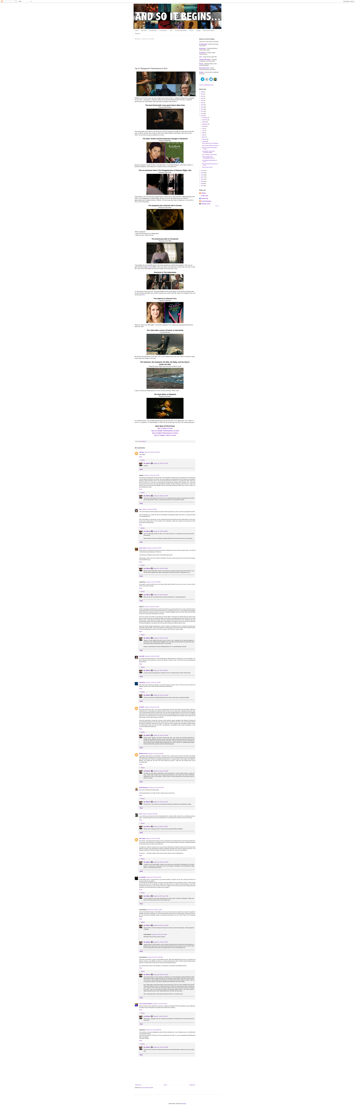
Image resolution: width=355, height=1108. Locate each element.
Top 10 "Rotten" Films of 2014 (165, 435)
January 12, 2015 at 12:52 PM (152, 452)
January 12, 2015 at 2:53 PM (154, 548)
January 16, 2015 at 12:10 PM (160, 862)
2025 (202, 94)
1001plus (203, 193)
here (143, 294)
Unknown (141, 452)
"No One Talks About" (205, 59)
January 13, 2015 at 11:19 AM (160, 735)
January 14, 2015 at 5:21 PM (153, 838)
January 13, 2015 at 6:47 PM (160, 802)
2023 (202, 98)
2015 (202, 115)
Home (136, 30)
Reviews (137, 33)
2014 (202, 170)
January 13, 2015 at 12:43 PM (156, 787)
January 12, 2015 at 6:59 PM (160, 670)
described (150, 267)
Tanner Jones (142, 548)
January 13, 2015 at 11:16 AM (160, 695)
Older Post (192, 1085)
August (204, 126)
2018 (202, 109)
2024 (202, 96)
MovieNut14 (142, 682)
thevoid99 (141, 656)
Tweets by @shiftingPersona (206, 85)
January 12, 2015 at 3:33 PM (151, 606)
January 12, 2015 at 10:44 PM (155, 753)
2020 (202, 105)
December (205, 117)
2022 (202, 100)
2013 (202, 172)
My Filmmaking (203, 44)
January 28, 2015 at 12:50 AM (154, 957)
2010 (202, 179)
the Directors (153, 30)
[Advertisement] (165, 53)
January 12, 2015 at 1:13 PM (160, 495)
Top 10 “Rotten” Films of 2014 (209, 154)
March (204, 137)
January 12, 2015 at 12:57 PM (151, 475)
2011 (202, 177)
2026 (202, 92)
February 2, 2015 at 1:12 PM (160, 1016)
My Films (144, 30)
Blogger (184, 1103)
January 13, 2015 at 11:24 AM (160, 771)
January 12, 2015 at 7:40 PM (153, 682)
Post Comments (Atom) (147, 1087)
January (204, 141)
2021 (202, 102)
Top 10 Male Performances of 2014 (165, 433)
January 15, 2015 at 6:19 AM (154, 877)
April (203, 135)
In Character (163, 30)
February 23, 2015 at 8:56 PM (153, 1030)
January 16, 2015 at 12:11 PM (160, 896)
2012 (202, 175)
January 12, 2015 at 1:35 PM (149, 509)
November (205, 119)
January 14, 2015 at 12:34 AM (149, 814)
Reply (140, 456)
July (203, 128)
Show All (217, 205)
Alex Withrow (147, 463)
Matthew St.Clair (143, 753)
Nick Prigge (142, 838)
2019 (202, 107)
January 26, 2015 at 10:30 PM (159, 934)
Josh (140, 814)
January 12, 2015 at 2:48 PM (160, 531)
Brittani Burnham (143, 787)
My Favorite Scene (208, 30)
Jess (140, 509)
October (204, 122)
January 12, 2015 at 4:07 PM (160, 638)
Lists (171, 30)
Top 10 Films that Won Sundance (210, 145)
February (204, 139)
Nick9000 (141, 707)
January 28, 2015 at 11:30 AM (160, 974)
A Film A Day (204, 195)
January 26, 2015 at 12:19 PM (160, 925)
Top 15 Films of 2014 (165, 428)
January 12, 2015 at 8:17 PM (152, 707)
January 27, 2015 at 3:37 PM (160, 942)
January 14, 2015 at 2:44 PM (160, 826)
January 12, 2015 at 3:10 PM (160, 568)
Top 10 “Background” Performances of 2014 (208, 157)
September (205, 124)
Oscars (191, 30)
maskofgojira (142, 877)
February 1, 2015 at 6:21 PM (160, 1003)
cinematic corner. (205, 203)
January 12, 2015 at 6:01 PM (152, 656)
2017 (202, 111)
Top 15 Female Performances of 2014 (165, 431)
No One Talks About (181, 30)
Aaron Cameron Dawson (145, 1003)
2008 (202, 183)
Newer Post (138, 1085)
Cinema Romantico (206, 201)
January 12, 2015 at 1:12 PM (160, 463)
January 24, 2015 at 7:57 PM (154, 909)
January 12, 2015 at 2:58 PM (153, 582)
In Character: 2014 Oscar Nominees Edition (208, 152)
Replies (143, 460)
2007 (202, 185)
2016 (202, 113)
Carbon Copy (204, 198)
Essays (198, 30)
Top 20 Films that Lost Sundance (210, 143)
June (203, 130)
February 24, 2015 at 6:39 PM (160, 1047)
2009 (202, 181)
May (203, 132)
